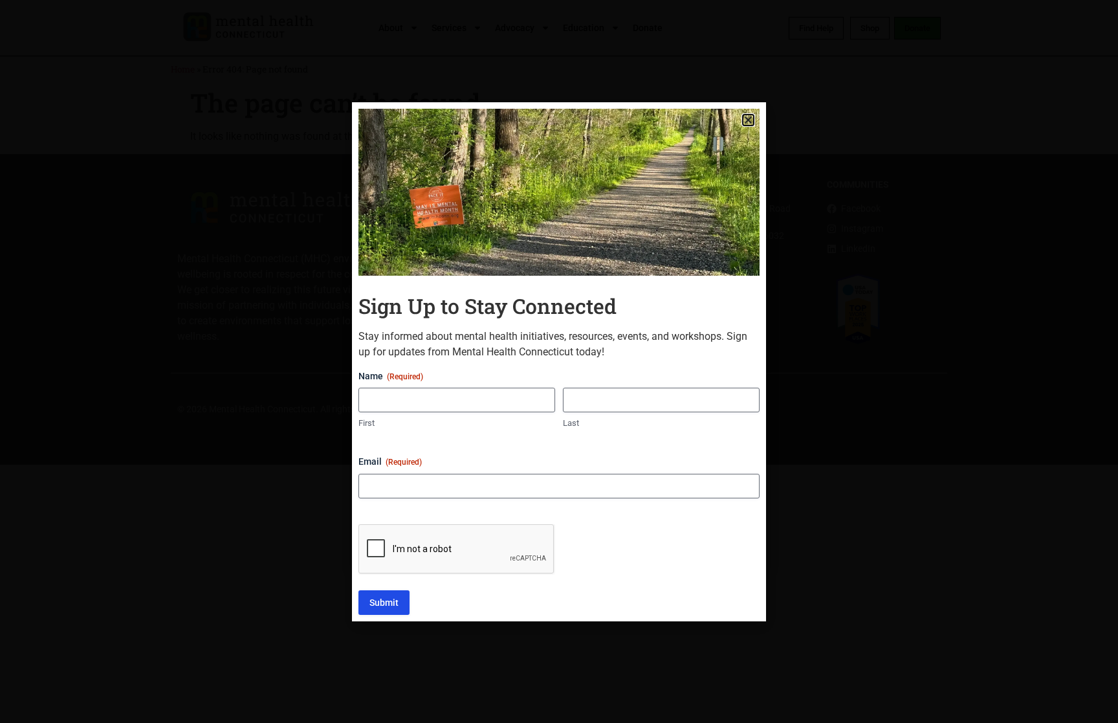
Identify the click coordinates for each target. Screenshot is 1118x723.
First (366, 423)
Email (390, 461)
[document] (559, 361)
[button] (748, 120)
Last (571, 423)
